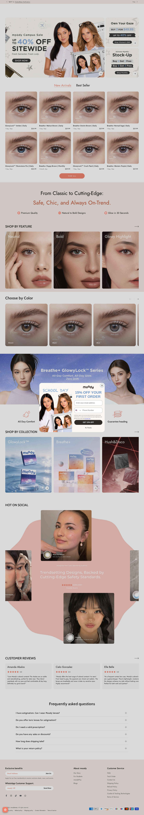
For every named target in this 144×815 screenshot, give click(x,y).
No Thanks (88, 428)
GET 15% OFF (88, 422)
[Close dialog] (102, 385)
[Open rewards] (5, 809)
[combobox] (77, 410)
